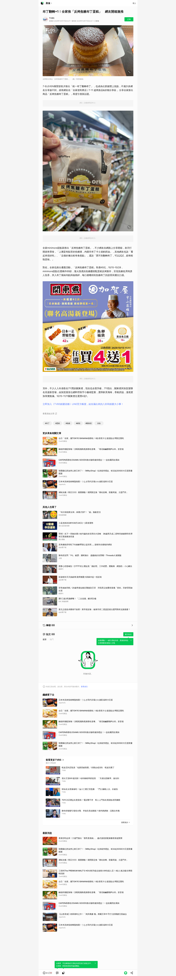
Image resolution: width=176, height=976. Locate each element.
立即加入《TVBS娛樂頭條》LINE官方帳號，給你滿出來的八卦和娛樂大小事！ (83, 404)
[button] (48, 972)
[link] (57, 972)
